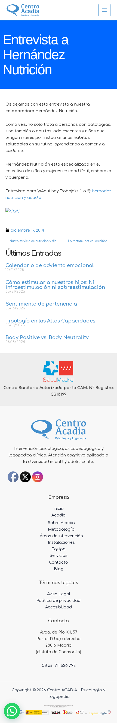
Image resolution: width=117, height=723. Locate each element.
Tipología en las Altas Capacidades (50, 321)
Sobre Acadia (61, 523)
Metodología (61, 529)
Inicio (58, 508)
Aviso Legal (58, 594)
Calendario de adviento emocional (49, 265)
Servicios (58, 555)
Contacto (58, 562)
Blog (58, 569)
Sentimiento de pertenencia (41, 304)
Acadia (58, 515)
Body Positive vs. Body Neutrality (47, 337)
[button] (12, 711)
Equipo (58, 549)
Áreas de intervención (61, 536)
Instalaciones (61, 542)
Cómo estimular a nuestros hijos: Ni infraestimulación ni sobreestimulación (55, 285)
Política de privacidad (58, 600)
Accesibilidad (58, 607)
